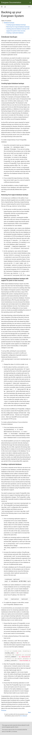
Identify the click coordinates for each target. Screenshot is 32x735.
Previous (3, 710)
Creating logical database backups (16, 25)
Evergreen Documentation (11, 2)
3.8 (29, 6)
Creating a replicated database (15, 33)
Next (29, 712)
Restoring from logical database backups (18, 27)
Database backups (9, 22)
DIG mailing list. (23, 715)
